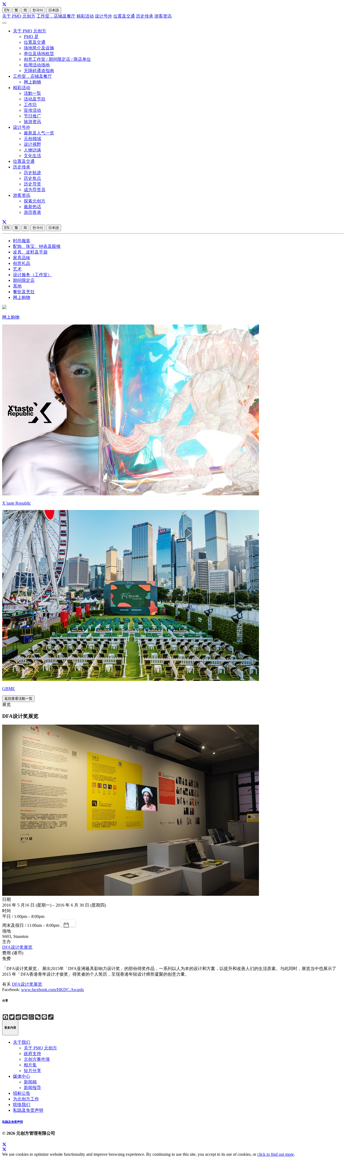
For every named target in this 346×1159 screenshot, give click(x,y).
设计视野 (32, 144)
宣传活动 (32, 110)
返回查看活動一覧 (18, 699)
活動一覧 (32, 93)
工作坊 (30, 104)
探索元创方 (34, 201)
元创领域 (32, 138)
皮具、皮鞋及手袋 (30, 252)
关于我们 (21, 1042)
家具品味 (21, 257)
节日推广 (32, 116)
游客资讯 (163, 16)
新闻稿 (30, 1082)
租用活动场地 (37, 65)
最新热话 (32, 206)
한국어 (37, 10)
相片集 (30, 1065)
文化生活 (32, 155)
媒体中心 (21, 1076)
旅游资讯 (32, 121)
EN (6, 10)
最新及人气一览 (39, 133)
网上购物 (32, 82)
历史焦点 (32, 178)
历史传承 (144, 16)
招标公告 (21, 1093)
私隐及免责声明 (28, 1110)
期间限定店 (24, 280)
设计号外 (103, 16)
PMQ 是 (31, 36)
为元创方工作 (26, 1099)
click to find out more (275, 1154)
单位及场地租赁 (39, 53)
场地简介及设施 (39, 48)
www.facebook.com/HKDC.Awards (52, 989)
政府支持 (32, 1053)
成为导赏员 (34, 189)
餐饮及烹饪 (24, 291)
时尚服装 (21, 240)
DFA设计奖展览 (17, 947)
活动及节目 (34, 99)
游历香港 (32, 212)
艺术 (17, 269)
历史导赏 (32, 184)
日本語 (53, 10)
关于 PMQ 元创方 (18, 16)
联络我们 (21, 1104)
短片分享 (32, 1070)
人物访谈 (32, 150)
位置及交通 (124, 16)
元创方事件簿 (37, 1059)
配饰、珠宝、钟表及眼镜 (37, 246)
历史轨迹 (32, 172)
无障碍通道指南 (39, 70)
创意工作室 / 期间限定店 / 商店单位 (57, 59)
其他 (17, 286)
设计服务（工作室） (32, 274)
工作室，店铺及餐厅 (55, 16)
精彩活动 (85, 16)
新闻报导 (32, 1087)
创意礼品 (21, 263)
